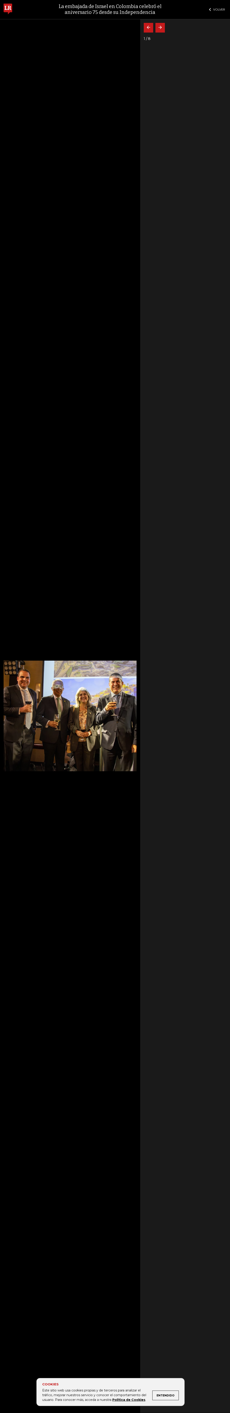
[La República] (8, 9)
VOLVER (219, 9)
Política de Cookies (128, 1400)
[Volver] (148, 28)
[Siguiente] (160, 28)
